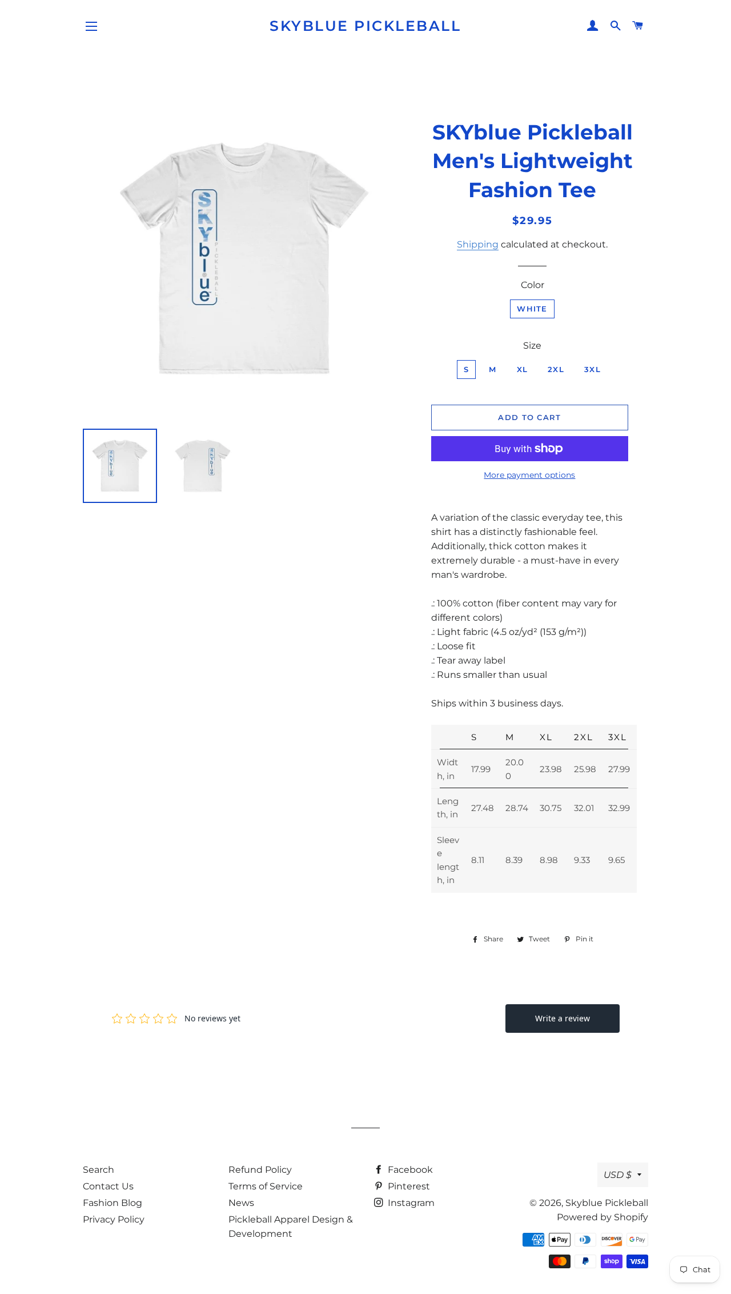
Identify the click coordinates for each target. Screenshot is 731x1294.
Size (532, 345)
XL (522, 369)
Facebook (409, 1169)
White (532, 308)
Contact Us (108, 1186)
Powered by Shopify (602, 1217)
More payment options (529, 475)
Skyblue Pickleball (365, 25)
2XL (556, 369)
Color (532, 284)
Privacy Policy (113, 1219)
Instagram (410, 1202)
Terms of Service (265, 1186)
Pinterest (407, 1186)
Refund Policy (260, 1169)
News (241, 1202)
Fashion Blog (112, 1202)
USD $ (618, 1174)
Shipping (478, 244)
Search (98, 1169)
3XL (592, 369)
